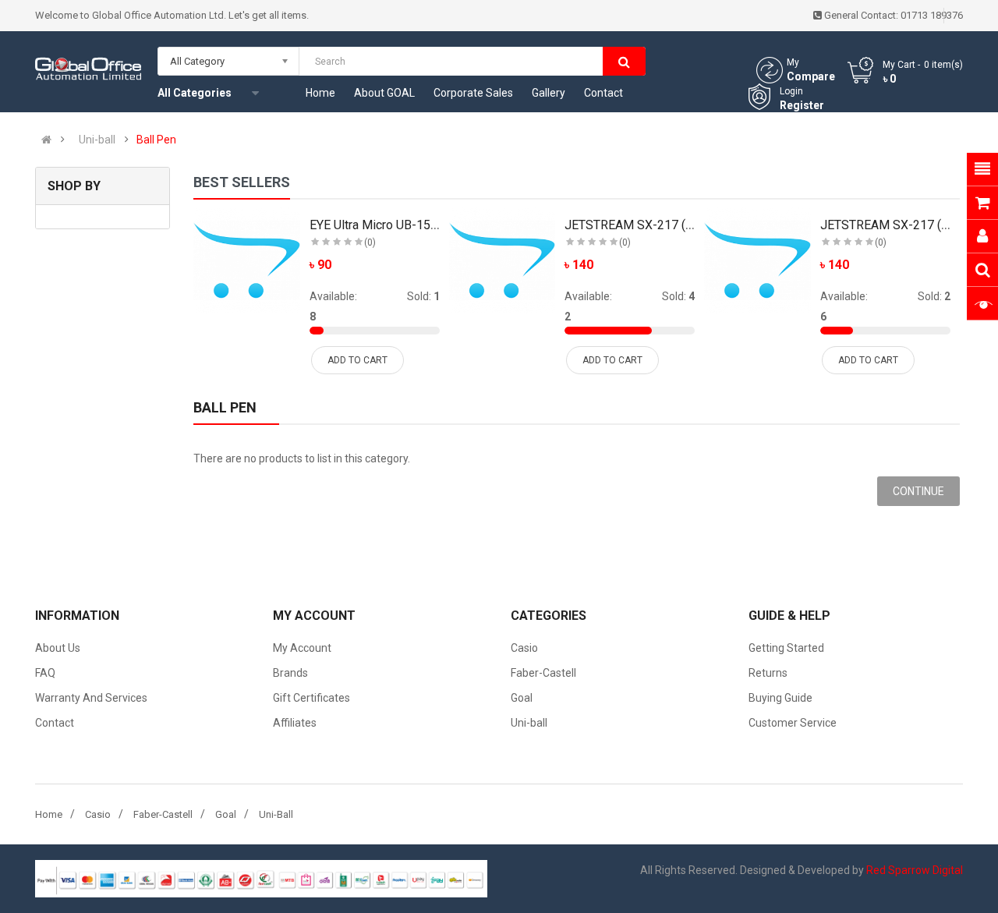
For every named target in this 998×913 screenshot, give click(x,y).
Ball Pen (156, 139)
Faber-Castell (543, 673)
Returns (767, 673)
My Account (302, 648)
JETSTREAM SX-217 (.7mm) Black (658, 225)
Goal (522, 698)
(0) (370, 242)
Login (791, 91)
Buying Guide (780, 698)
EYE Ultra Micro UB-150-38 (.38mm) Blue (420, 225)
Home (48, 814)
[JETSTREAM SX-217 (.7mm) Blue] (757, 260)
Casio (524, 648)
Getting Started (786, 648)
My (793, 62)
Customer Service (792, 723)
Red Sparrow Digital (914, 870)
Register (802, 105)
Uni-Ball (276, 814)
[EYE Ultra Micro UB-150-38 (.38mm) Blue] (246, 260)
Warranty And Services (91, 698)
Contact (54, 723)
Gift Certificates (311, 698)
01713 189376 (932, 15)
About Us (57, 648)
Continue (918, 491)
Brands (290, 673)
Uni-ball (97, 139)
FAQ (45, 673)
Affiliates (295, 723)
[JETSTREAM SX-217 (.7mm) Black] (502, 260)
